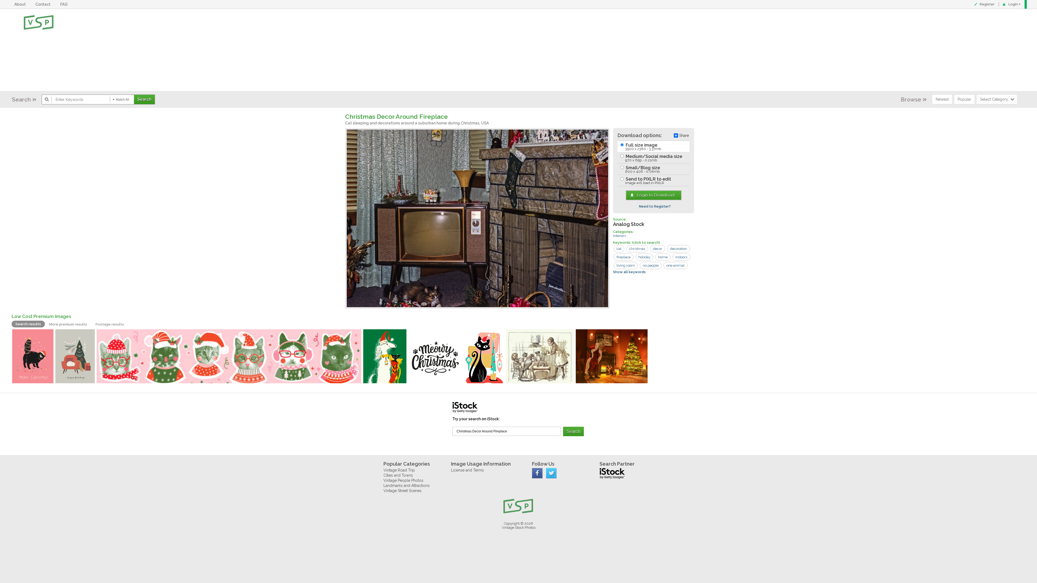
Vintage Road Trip (399, 470)
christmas (637, 249)
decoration (678, 249)
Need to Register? (655, 206)
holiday (644, 257)
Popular (964, 99)
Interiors (619, 236)
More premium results (68, 324)
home (663, 257)
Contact (43, 4)
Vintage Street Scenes (402, 491)
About (20, 4)
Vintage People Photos (403, 480)
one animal (675, 265)
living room (626, 265)
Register (987, 4)
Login (1013, 4)
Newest (942, 99)
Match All (122, 99)
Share (684, 135)
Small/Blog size (642, 169)
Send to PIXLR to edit (648, 181)
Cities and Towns (398, 475)
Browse (911, 99)
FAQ (64, 4)
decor (657, 249)
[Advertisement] (536, 50)
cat (619, 249)
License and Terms (467, 470)
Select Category (994, 99)
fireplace (624, 257)
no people (651, 265)
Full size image (643, 147)
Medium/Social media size (653, 158)
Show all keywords (629, 272)
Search (21, 99)
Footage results (110, 324)
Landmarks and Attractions (406, 485)
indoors (681, 257)
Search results (28, 324)
